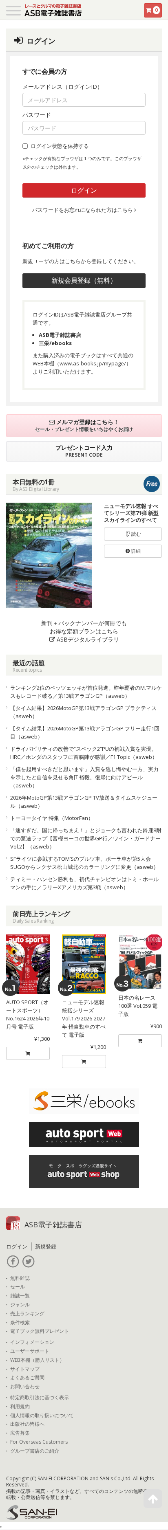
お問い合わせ (25, 1386)
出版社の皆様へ (27, 1424)
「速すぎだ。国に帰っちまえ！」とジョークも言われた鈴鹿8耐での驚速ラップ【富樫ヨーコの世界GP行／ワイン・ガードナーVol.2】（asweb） (85, 838)
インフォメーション (32, 1342)
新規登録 (45, 1246)
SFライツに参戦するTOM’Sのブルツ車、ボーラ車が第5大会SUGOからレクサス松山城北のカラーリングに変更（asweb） (84, 863)
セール (17, 1287)
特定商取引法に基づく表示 (39, 1397)
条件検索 (20, 1322)
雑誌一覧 (20, 1296)
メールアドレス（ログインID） (62, 86)
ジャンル (20, 1304)
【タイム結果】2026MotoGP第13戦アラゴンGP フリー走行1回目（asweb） (84, 732)
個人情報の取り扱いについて (42, 1415)
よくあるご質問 (27, 1377)
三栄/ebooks (55, 343)
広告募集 (20, 1433)
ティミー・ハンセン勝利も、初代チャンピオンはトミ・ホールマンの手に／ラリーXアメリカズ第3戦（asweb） (84, 883)
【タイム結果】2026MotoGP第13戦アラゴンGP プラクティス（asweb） (83, 712)
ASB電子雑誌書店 (60, 335)
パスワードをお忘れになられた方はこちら (83, 209)
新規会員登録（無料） (84, 280)
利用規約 (20, 1406)
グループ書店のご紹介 (34, 1451)
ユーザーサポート (29, 1351)
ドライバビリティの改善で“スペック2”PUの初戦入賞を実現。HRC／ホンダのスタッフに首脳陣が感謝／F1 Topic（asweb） (83, 753)
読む (135, 533)
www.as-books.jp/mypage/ (93, 363)
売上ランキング (27, 1313)
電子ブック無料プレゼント (39, 1331)
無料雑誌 (20, 1278)
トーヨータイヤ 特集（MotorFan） (51, 818)
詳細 (135, 550)
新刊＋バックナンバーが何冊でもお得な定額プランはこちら (84, 631)
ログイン (84, 190)
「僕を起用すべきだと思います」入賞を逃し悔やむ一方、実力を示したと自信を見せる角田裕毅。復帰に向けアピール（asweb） (84, 777)
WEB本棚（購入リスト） (37, 1360)
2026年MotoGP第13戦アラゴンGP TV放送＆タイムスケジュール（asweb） (83, 801)
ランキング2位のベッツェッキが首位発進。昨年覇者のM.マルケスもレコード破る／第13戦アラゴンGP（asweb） (86, 691)
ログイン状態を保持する (60, 145)
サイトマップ (25, 1369)
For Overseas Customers (39, 1442)
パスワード (36, 115)
